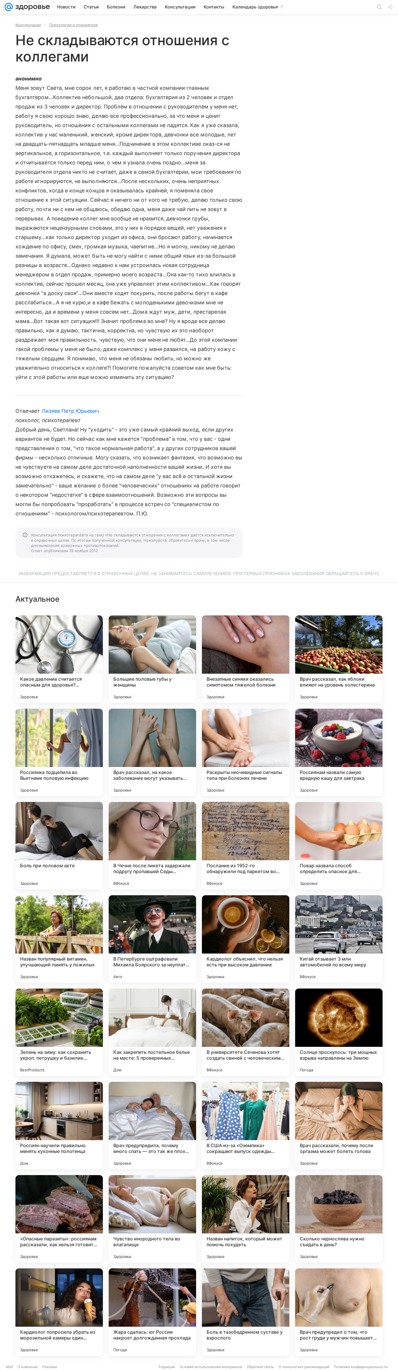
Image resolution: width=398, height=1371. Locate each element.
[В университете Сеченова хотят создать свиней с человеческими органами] (245, 1032)
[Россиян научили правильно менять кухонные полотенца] (59, 1125)
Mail (9, 1367)
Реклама (49, 1367)
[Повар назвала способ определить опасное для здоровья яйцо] (339, 845)
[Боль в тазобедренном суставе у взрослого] (245, 1312)
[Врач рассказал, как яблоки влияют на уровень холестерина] (339, 659)
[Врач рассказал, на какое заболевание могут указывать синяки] (152, 752)
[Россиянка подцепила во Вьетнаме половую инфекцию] (59, 752)
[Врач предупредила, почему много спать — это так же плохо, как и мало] (152, 1125)
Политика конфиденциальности (361, 1367)
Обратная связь (260, 1367)
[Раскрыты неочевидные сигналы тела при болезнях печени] (245, 752)
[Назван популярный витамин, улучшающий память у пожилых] (59, 939)
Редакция (167, 1367)
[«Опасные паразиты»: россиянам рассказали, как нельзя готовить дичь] (59, 1219)
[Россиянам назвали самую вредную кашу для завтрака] (339, 752)
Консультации (28, 24)
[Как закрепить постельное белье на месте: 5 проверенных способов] (152, 1032)
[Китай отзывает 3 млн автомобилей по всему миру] (339, 939)
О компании (27, 1367)
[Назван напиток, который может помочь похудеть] (245, 1219)
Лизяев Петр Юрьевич (70, 411)
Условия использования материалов (211, 1367)
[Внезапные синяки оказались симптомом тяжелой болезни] (245, 659)
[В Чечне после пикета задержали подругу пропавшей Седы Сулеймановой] (152, 845)
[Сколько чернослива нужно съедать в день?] (339, 1219)
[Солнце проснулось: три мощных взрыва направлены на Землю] (339, 1032)
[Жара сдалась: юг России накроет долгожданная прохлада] (152, 1312)
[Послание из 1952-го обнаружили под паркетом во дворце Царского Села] (245, 845)
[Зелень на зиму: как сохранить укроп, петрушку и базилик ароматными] (59, 1032)
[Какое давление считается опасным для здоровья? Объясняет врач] (59, 659)
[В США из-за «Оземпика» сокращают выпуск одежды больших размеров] (245, 1125)
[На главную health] (31, 7)
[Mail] (9, 7)
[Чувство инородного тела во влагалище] (152, 1219)
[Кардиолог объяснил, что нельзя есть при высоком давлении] (245, 939)
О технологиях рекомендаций (304, 1367)
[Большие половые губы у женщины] (152, 659)
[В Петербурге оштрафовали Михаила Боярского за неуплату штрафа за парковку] (152, 939)
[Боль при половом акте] (59, 845)
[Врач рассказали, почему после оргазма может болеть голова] (339, 1125)
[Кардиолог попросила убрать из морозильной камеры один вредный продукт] (59, 1312)
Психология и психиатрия (73, 24)
